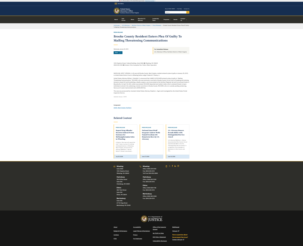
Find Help (179, 8)
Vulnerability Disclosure (160, 241)
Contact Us (186, 8)
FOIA (115, 238)
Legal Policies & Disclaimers (141, 231)
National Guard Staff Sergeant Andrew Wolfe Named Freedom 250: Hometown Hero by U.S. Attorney (151, 135)
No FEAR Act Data (158, 233)
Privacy (135, 235)
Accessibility (137, 227)
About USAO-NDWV (170, 8)
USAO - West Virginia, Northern (122, 108)
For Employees (137, 238)
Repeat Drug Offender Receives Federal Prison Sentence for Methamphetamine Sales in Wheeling (125, 135)
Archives (116, 235)
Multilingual (175, 227)
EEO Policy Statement (159, 237)
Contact (177, 239)
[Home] (126, 13)
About (115, 227)
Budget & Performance (120, 231)
